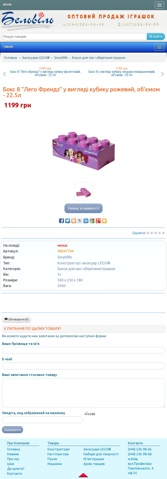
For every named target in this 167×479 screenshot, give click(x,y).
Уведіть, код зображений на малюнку (33, 413)
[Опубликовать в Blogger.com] (73, 220)
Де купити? (15, 468)
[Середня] (155, 233)
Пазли (52, 459)
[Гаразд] (159, 233)
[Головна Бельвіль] (28, 20)
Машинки (54, 464)
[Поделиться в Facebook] (61, 220)
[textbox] (74, 36)
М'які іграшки (94, 459)
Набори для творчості (101, 454)
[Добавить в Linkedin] (86, 220)
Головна (10, 57)
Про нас (13, 459)
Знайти (157, 36)
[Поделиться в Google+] (98, 220)
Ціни (10, 464)
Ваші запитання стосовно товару (29, 375)
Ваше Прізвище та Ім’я (21, 344)
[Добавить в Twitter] (67, 220)
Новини (13, 454)
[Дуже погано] (147, 233)
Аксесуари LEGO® (36, 57)
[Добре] (163, 233)
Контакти (14, 473)
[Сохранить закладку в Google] (92, 220)
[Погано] (151, 233)
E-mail (7, 359)
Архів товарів (94, 464)
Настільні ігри (58, 454)
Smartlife (61, 57)
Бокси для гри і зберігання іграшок (98, 57)
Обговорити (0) (18, 319)
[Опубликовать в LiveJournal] (79, 220)
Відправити (12, 429)
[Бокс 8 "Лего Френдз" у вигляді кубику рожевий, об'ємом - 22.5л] (83, 146)
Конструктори (58, 449)
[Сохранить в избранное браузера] (104, 220)
